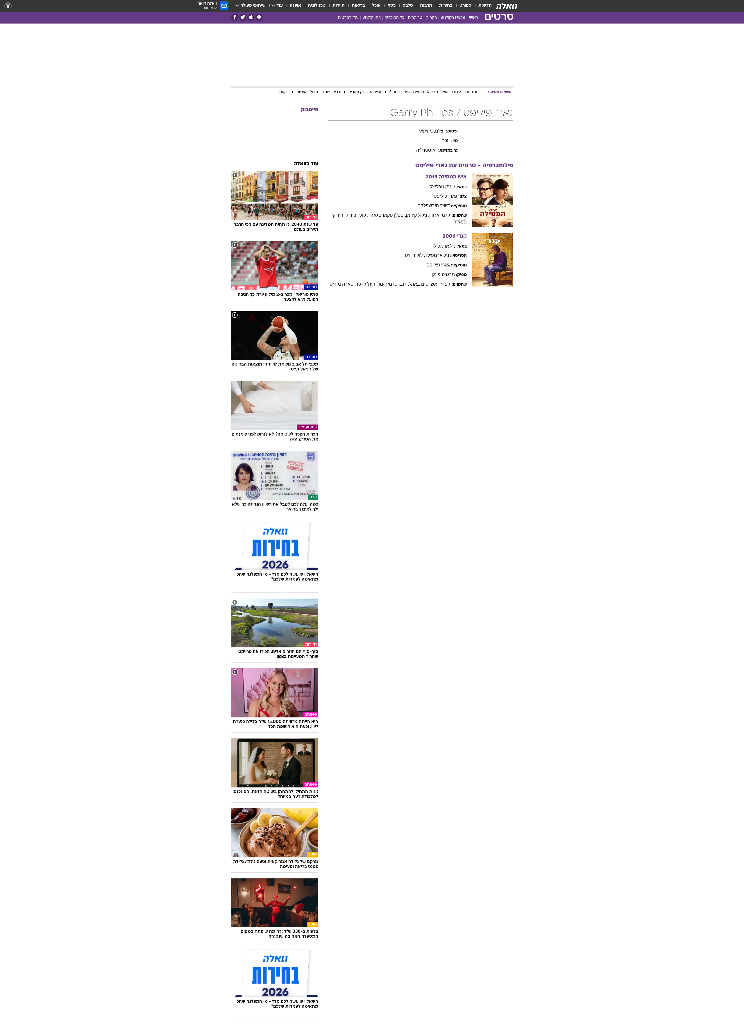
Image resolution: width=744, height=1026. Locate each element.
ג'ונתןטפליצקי (441, 186)
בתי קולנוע (371, 18)
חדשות (485, 5)
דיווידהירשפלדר (434, 205)
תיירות (338, 5)
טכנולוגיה (317, 5)
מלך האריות (305, 92)
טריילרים (415, 18)
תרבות (426, 5)
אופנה (295, 5)
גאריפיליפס (445, 196)
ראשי (473, 18)
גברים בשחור (331, 92)
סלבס (408, 5)
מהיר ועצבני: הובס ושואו (460, 92)
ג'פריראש (440, 284)
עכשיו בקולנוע (453, 18)
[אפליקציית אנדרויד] (259, 17)
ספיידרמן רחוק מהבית (365, 92)
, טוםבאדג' (420, 284)
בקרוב (431, 18)
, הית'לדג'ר (367, 284)
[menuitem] (481, 6)
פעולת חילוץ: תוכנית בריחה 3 (412, 92)
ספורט (465, 5)
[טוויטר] (242, 17)
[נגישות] (8, 6)
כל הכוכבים (394, 18)
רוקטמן (283, 92)
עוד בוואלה (306, 164)
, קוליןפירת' (357, 215)
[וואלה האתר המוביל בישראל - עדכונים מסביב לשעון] (506, 6)
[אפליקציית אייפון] (251, 17)
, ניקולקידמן (417, 215)
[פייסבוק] (234, 17)
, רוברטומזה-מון (393, 284)
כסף (392, 5)
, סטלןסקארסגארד (387, 215)
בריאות (358, 5)
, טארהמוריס (343, 284)
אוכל (376, 5)
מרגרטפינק (443, 274)
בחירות (446, 5)
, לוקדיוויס (415, 255)
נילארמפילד (443, 245)
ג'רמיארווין (439, 215)
